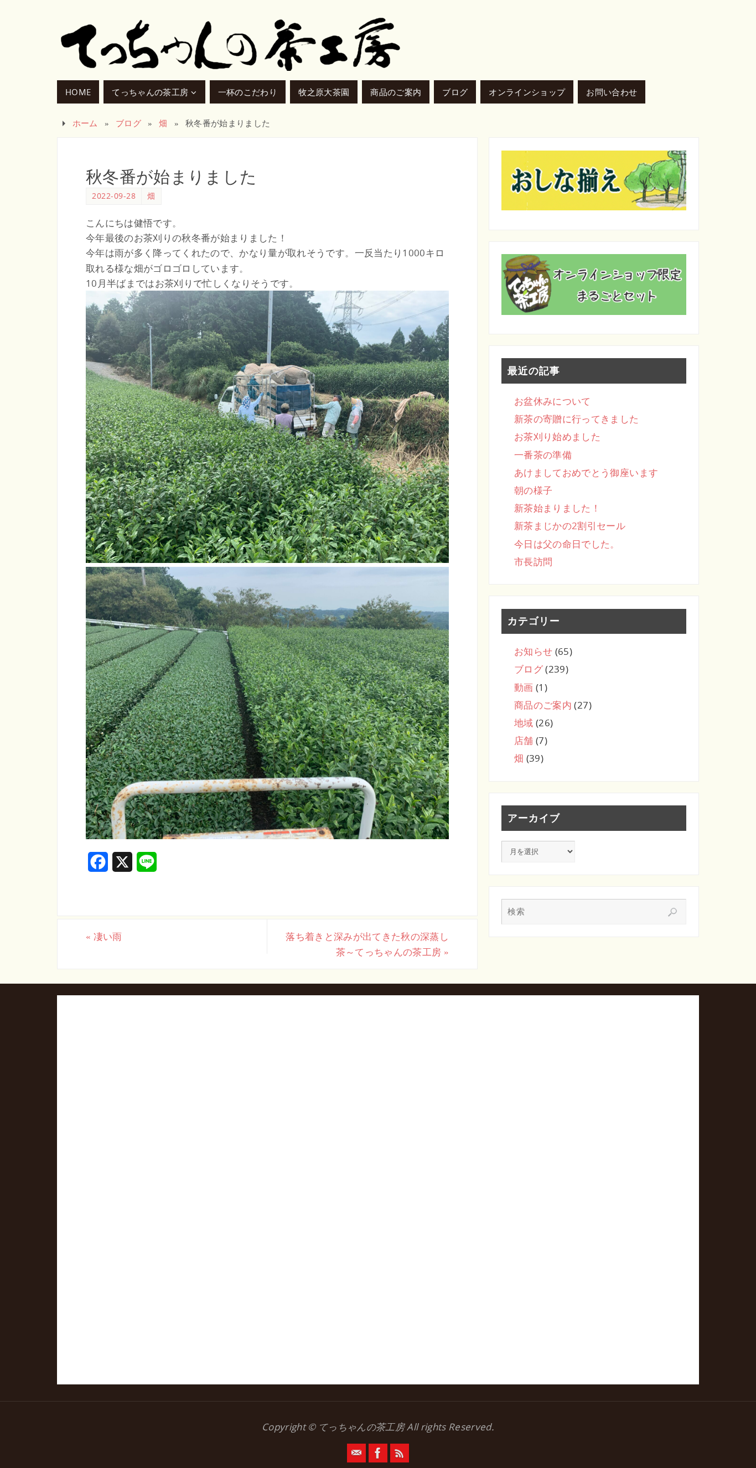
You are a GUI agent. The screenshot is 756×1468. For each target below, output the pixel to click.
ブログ (128, 122)
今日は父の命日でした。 (567, 543)
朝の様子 (533, 490)
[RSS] (399, 1453)
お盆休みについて (552, 401)
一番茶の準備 (543, 454)
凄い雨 (104, 936)
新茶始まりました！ (557, 508)
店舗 (524, 740)
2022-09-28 (114, 195)
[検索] (672, 912)
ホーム (85, 122)
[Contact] (356, 1453)
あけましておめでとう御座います (586, 472)
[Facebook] (378, 1453)
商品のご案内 (543, 705)
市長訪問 (533, 561)
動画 (524, 687)
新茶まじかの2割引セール (569, 525)
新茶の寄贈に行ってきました (576, 418)
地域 (524, 722)
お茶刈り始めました (557, 436)
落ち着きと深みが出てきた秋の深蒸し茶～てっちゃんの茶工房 (367, 944)
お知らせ (533, 651)
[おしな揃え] (593, 181)
